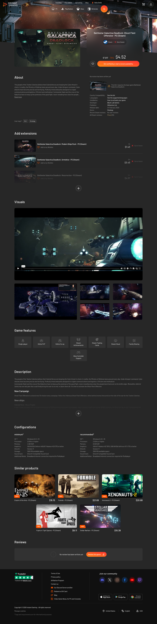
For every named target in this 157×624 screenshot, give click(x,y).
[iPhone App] (105, 597)
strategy (32, 121)
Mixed (109, 115)
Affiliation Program (57, 580)
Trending (58, 3)
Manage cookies (20, 611)
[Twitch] (140, 580)
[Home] (10, 4)
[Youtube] (132, 580)
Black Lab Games (113, 103)
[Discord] (102, 580)
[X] (110, 580)
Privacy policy (55, 577)
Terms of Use (55, 573)
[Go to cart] (143, 4)
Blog (86, 3)
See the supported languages (117, 98)
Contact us (54, 584)
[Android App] (120, 597)
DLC (25, 121)
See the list (111, 95)
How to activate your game (116, 100)
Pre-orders (68, 3)
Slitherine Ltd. (112, 105)
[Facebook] (125, 580)
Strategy (110, 110)
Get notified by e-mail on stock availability (118, 64)
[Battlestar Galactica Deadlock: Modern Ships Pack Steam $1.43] (25, 146)
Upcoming (78, 3)
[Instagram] (117, 580)
